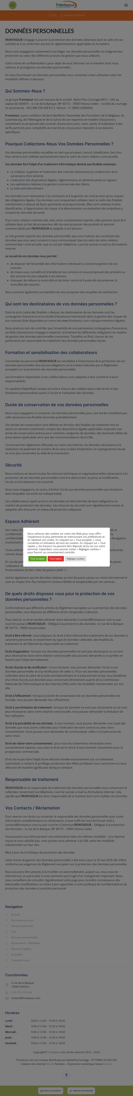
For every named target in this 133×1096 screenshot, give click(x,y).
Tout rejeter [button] (56, 558)
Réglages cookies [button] (75, 558)
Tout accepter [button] (37, 558)
